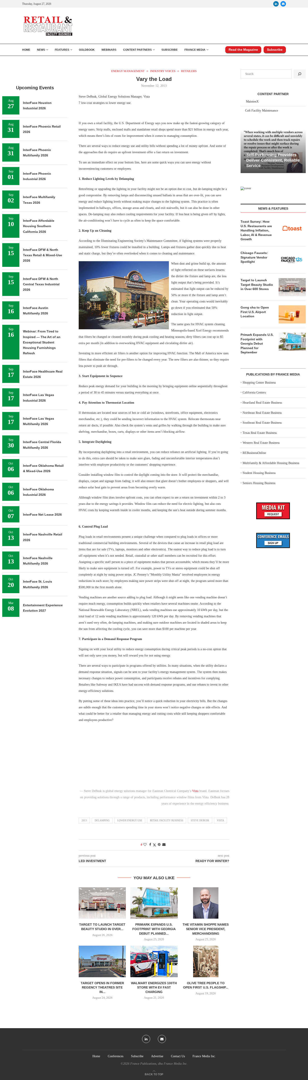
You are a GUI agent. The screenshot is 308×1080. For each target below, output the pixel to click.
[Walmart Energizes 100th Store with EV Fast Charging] (153, 961)
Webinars (108, 49)
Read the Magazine (243, 49)
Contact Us (178, 1056)
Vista (195, 791)
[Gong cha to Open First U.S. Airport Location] (292, 314)
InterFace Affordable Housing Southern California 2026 (38, 226)
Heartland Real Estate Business (262, 402)
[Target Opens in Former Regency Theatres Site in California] (102, 961)
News (41, 49)
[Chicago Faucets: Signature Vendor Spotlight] (292, 260)
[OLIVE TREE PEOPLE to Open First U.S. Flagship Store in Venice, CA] (205, 961)
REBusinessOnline (254, 453)
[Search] (300, 73)
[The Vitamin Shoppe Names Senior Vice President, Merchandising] (205, 903)
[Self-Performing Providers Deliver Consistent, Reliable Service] (273, 151)
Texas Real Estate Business (260, 433)
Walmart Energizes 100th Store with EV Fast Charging (154, 987)
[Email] (283, 4)
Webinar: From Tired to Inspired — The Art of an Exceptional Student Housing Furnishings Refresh (41, 342)
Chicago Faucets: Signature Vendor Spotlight (254, 257)
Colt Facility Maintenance (261, 110)
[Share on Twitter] (154, 845)
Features (62, 49)
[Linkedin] (276, 4)
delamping (102, 820)
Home (26, 49)
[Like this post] (145, 845)
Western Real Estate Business (261, 442)
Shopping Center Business (259, 382)
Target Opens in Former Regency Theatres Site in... (102, 987)
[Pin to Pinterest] (159, 845)
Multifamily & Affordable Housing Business (271, 463)
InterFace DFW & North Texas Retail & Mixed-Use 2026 (42, 255)
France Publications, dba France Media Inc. (159, 1063)
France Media (194, 49)
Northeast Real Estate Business (262, 412)
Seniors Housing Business (259, 483)
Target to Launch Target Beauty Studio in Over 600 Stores (257, 284)
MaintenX (252, 101)
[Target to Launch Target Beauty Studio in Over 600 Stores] (102, 903)
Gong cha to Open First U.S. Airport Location (255, 312)
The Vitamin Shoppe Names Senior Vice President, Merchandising (206, 929)
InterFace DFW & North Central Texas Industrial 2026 (41, 284)
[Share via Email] (163, 845)
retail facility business (166, 820)
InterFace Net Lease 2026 (42, 514)
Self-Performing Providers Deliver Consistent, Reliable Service (273, 160)
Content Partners (137, 49)
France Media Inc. (204, 1056)
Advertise (157, 1056)
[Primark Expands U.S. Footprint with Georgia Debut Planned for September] (153, 903)
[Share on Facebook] (150, 845)
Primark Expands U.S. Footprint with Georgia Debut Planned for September (257, 343)
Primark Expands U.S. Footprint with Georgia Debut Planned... (154, 929)
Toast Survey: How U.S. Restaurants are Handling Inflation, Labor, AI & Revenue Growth (256, 230)
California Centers (254, 392)
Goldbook (87, 49)
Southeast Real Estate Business (262, 422)
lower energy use (129, 820)
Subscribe (169, 49)
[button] (244, 151)
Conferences (115, 1056)
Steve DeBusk (200, 820)
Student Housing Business (259, 473)
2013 (84, 820)
